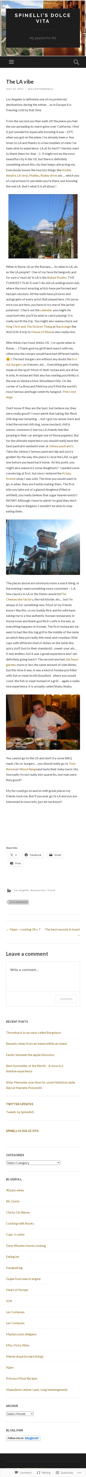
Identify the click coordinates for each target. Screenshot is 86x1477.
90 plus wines (15, 1190)
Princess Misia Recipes (21, 1378)
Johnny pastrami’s (61, 446)
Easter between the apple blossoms (30, 1055)
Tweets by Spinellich (20, 1112)
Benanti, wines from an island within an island (36, 1043)
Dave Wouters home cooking (26, 1245)
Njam (10, 1367)
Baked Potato (56, 277)
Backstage (63, 326)
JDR (9, 1301)
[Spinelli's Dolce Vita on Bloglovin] (23, 1440)
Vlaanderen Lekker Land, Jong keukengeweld (36, 1389)
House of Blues (41, 332)
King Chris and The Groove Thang (29, 326)
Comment (66, 999)
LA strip (22, 175)
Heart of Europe (17, 1290)
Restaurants (38, 890)
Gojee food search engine (23, 1279)
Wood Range (28, 769)
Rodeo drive (48, 175)
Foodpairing (14, 1268)
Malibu (34, 175)
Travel (51, 890)
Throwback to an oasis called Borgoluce (33, 1032)
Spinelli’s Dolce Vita (22, 1131)
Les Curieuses (15, 1312)
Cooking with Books (20, 1223)
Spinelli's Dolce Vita (43, 18)
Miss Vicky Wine (17, 1345)
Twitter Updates (19, 1104)
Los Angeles (21, 890)
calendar (46, 310)
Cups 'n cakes (15, 1234)
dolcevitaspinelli (40, 88)
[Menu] (11, 62)
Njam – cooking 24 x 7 (23, 929)
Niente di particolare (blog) (24, 1356)
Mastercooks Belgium (21, 1334)
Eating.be (12, 1256)
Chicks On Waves (18, 1212)
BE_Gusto (13, 1201)
